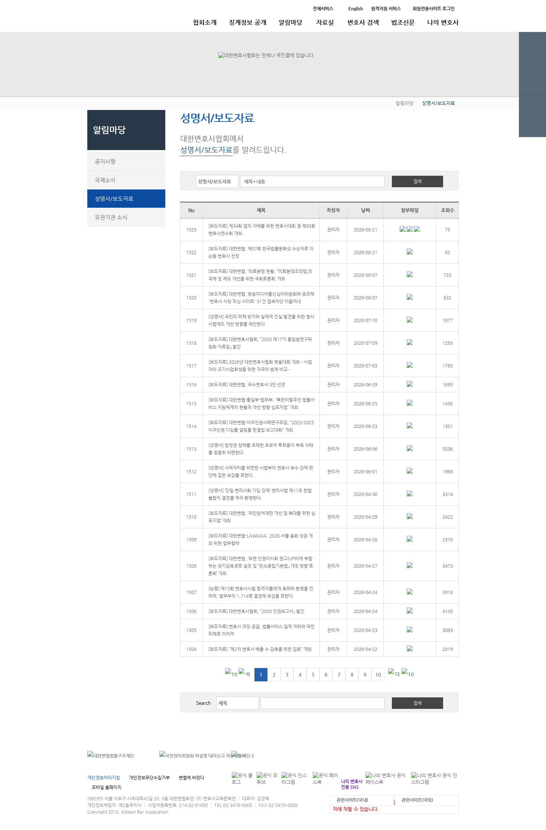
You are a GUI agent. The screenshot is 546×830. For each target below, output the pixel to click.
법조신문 (403, 22)
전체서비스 (323, 8)
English (355, 8)
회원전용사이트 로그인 (434, 8)
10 (378, 674)
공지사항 (105, 161)
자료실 (325, 22)
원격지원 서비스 (386, 8)
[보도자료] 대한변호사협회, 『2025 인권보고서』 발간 (256, 611)
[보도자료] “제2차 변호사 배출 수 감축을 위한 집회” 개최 (260, 649)
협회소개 (205, 22)
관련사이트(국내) (352, 800)
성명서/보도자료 (114, 198)
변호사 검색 (363, 22)
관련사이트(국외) (417, 800)
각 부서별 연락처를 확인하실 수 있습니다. (408, 755)
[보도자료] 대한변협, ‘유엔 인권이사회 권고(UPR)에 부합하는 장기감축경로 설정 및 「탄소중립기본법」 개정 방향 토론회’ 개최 (260, 566)
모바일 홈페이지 (106, 787)
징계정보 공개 (247, 22)
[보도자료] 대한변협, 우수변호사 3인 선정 (246, 384)
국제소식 (105, 180)
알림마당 (290, 22)
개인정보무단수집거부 (149, 777)
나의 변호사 (443, 22)
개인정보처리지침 (103, 777)
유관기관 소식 (111, 217)
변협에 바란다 (191, 777)
